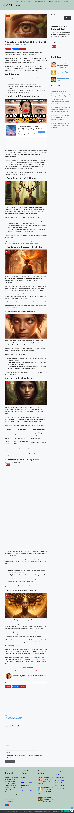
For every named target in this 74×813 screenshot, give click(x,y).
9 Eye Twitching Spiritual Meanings (14, 717)
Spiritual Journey (59, 788)
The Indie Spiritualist (26, 790)
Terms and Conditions (27, 788)
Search (53, 15)
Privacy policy (66, 811)
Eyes (7, 715)
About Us (17, 5)
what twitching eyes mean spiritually (30, 243)
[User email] (5, 682)
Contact (23, 780)
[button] (15, 8)
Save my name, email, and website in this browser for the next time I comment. (24, 756)
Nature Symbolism (54, 2)
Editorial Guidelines (26, 782)
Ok (61, 811)
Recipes (66, 2)
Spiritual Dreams (59, 785)
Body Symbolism (26, 2)
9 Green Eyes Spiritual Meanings (13, 718)
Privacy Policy (25, 785)
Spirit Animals (58, 783)
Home (17, 2)
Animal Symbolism (40, 2)
